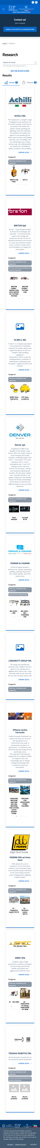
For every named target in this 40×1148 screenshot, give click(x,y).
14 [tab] (30, 617)
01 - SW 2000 (14, 1002)
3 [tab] (18, 181)
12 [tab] (25, 522)
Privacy (10, 1144)
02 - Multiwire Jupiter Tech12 (25, 911)
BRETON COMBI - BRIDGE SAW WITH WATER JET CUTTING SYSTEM (14, 291)
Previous (7, 174)
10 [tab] (22, 184)
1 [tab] (12, 181)
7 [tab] (30, 181)
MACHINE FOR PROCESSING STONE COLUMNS (25, 802)
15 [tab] (19, 619)
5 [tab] (24, 181)
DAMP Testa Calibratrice (14, 398)
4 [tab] (21, 181)
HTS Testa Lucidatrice (25, 398)
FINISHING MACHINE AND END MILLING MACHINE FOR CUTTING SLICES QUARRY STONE (14, 806)
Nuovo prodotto (14, 1097)
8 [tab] (16, 184)
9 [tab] (19, 184)
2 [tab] (15, 181)
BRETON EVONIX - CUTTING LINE (25, 289)
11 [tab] (25, 184)
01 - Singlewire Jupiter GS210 (14, 910)
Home (4, 43)
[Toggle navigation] (3, 9)
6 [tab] (27, 181)
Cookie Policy (20, 1144)
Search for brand (9, 62)
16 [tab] (22, 619)
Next (33, 174)
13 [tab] (28, 522)
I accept (33, 1144)
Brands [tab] (13, 82)
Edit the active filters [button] (20, 71)
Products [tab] (31, 82)
